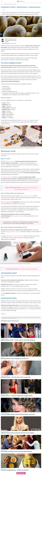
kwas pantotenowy (24, 120)
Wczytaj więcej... (21, 473)
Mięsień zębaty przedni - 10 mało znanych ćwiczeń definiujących (18, 340)
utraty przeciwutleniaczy (26, 195)
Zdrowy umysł (4, 450)
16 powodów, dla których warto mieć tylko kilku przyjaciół (16, 451)
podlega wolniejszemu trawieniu (13, 231)
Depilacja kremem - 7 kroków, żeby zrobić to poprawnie (16, 377)
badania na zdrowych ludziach (16, 236)
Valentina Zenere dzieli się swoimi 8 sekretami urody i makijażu (17, 433)
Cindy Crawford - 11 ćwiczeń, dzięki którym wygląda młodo (16, 395)
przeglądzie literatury (7, 177)
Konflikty (3, 357)
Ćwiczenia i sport (4, 338)
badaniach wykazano (18, 216)
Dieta (2, 4)
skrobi (26, 308)
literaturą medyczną (10, 161)
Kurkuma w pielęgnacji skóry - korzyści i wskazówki (14, 470)
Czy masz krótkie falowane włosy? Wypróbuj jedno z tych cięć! (18, 414)
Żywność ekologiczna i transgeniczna (10, 4)
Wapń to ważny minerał (6, 202)
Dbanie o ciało (4, 468)
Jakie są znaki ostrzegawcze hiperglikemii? (27, 269)
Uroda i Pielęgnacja (5, 413)
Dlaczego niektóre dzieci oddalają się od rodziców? (14, 358)
